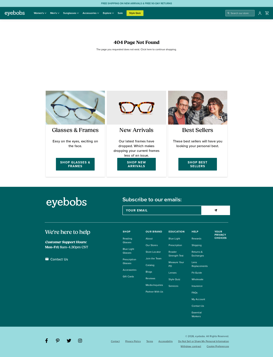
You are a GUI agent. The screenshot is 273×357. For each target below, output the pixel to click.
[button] (267, 13)
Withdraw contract (191, 346)
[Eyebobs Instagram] (80, 341)
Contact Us (59, 259)
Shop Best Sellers (198, 164)
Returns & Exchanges (198, 253)
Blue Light (174, 238)
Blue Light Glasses (128, 251)
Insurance (197, 286)
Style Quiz (135, 13)
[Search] (228, 13)
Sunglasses (69, 13)
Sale (120, 13)
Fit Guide (197, 273)
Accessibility (165, 341)
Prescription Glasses (129, 261)
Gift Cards (128, 276)
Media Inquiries (154, 285)
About (149, 238)
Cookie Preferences (218, 346)
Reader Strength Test (176, 253)
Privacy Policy (133, 341)
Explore (107, 13)
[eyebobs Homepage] (15, 13)
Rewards (196, 238)
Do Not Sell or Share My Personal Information (203, 341)
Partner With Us (154, 291)
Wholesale (197, 279)
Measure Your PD (176, 264)
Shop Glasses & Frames (75, 164)
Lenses (172, 273)
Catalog (150, 265)
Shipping (197, 245)
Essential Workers (197, 314)
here (149, 49)
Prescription (175, 245)
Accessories (90, 13)
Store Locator (153, 252)
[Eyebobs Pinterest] (57, 341)
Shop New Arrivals (136, 164)
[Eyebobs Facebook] (46, 341)
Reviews (150, 278)
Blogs (149, 272)
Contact (115, 341)
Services (173, 286)
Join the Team (153, 258)
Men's (53, 13)
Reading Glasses (127, 240)
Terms (149, 341)
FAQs (195, 292)
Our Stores (152, 245)
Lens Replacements (200, 264)
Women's (39, 13)
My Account (198, 299)
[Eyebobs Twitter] (69, 341)
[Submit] (216, 210)
